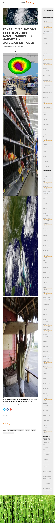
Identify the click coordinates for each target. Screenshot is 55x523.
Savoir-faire (45, 149)
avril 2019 (45, 373)
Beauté (44, 36)
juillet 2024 (45, 228)
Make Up (45, 119)
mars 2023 (45, 265)
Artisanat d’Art (46, 26)
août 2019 (45, 363)
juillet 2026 (45, 173)
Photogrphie (45, 141)
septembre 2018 (46, 390)
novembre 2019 (46, 356)
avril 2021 (45, 314)
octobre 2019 (46, 358)
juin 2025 (45, 203)
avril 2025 (45, 208)
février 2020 (45, 348)
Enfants (44, 60)
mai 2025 (45, 205)
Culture (44, 48)
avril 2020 (45, 344)
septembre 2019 (46, 361)
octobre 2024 (46, 220)
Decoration (45, 50)
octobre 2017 (46, 418)
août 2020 (45, 334)
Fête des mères (46, 85)
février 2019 (45, 378)
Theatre (44, 163)
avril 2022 (45, 289)
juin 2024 (45, 230)
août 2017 (45, 422)
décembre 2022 (46, 272)
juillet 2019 (45, 366)
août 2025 (45, 198)
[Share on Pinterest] (11, 424)
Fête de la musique (47, 82)
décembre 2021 (46, 297)
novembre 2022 (46, 275)
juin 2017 (45, 427)
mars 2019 (45, 376)
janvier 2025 (45, 215)
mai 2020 (45, 341)
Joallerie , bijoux (46, 107)
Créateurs (45, 46)
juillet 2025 (45, 201)
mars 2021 (45, 316)
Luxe (44, 117)
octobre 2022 (46, 277)
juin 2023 (45, 257)
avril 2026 (45, 181)
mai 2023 (45, 260)
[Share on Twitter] (5, 424)
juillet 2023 (45, 255)
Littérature (45, 112)
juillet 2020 (45, 336)
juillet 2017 (45, 425)
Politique (45, 144)
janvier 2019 (45, 381)
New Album (45, 131)
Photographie (46, 139)
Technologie (45, 161)
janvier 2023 (45, 270)
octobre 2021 (46, 302)
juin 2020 (45, 339)
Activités (45, 21)
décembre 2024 (46, 218)
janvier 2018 (45, 410)
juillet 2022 (45, 282)
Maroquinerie (46, 124)
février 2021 (45, 319)
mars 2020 (45, 346)
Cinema (44, 41)
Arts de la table (46, 31)
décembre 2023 (46, 245)
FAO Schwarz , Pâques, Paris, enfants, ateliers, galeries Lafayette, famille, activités (47, 75)
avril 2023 (45, 262)
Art (43, 23)
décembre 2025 (46, 191)
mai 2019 (45, 371)
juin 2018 (45, 398)
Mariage (45, 122)
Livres (44, 114)
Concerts (45, 43)
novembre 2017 (46, 415)
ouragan (6, 432)
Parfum (44, 134)
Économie (45, 53)
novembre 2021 (46, 299)
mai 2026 (45, 178)
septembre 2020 (46, 331)
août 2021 (45, 307)
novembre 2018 (46, 385)
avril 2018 (45, 403)
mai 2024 (45, 233)
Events (44, 65)
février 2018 (45, 408)
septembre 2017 (46, 420)
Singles (44, 151)
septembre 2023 (46, 252)
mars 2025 (45, 210)
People (44, 136)
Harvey (27, 430)
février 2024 (45, 240)
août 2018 (45, 393)
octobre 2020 (46, 329)
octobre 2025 (46, 193)
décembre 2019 (46, 353)
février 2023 (45, 267)
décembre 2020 (46, 324)
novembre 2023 (46, 247)
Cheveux (45, 38)
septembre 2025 (46, 196)
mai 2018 (45, 400)
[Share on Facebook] (3, 424)
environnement (12, 430)
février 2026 (45, 186)
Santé (44, 146)
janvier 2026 (45, 188)
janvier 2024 (45, 242)
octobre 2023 (46, 250)
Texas (11, 432)
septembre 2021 (46, 304)
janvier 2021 (45, 321)
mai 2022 (45, 287)
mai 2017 (45, 430)
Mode (44, 126)
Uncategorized (46, 166)
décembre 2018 (46, 383)
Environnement (46, 63)
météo (33, 430)
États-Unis (20, 430)
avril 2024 (45, 235)
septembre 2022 (46, 279)
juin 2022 (45, 284)
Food (44, 87)
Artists (44, 28)
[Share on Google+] (7, 424)
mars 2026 (45, 183)
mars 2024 (45, 238)
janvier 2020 (45, 351)
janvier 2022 (45, 294)
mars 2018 (45, 405)
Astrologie (45, 33)
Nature (44, 129)
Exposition (45, 68)
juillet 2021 (45, 309)
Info (44, 102)
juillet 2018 (45, 395)
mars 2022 (45, 292)
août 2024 (45, 225)
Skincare (45, 154)
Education (45, 58)
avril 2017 (45, 432)
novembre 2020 (46, 326)
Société (21, 46)
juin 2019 (45, 368)
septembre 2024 (46, 223)
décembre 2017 (46, 413)
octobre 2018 (46, 388)
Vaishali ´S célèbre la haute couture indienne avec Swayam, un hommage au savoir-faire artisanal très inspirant (47, 459)
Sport (44, 159)
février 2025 (45, 213)
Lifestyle (45, 109)
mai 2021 (45, 312)
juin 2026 (45, 176)
